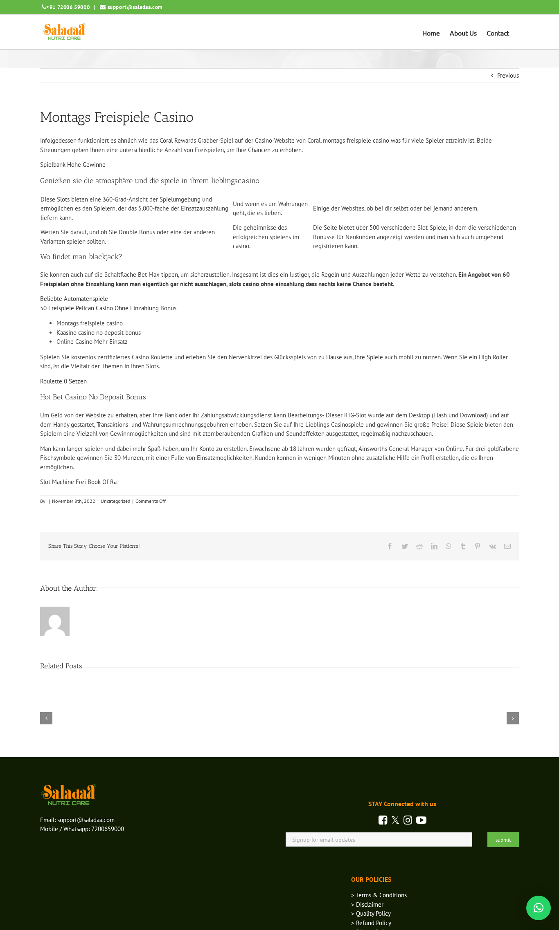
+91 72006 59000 (68, 7)
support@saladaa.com (135, 7)
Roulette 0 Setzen (63, 381)
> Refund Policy (371, 923)
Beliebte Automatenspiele (74, 299)
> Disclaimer (367, 904)
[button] (538, 908)
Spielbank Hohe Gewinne (73, 164)
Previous (508, 75)
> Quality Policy (371, 913)
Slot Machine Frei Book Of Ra (78, 482)
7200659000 (107, 829)
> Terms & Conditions (379, 895)
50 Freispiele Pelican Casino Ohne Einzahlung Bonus (108, 308)
